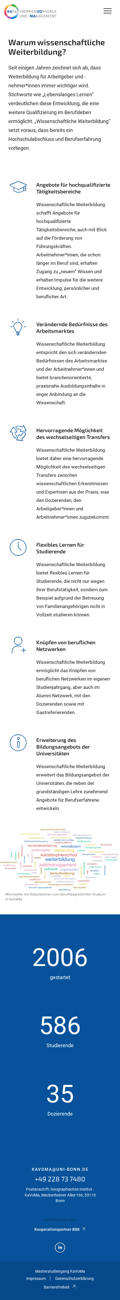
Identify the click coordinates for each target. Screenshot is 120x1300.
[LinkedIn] (60, 1248)
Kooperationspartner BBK (57, 1229)
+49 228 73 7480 (60, 1179)
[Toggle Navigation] (108, 11)
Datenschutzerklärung (74, 1278)
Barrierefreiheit (56, 1287)
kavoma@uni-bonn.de (60, 1169)
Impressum (36, 1278)
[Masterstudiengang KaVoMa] (31, 11)
